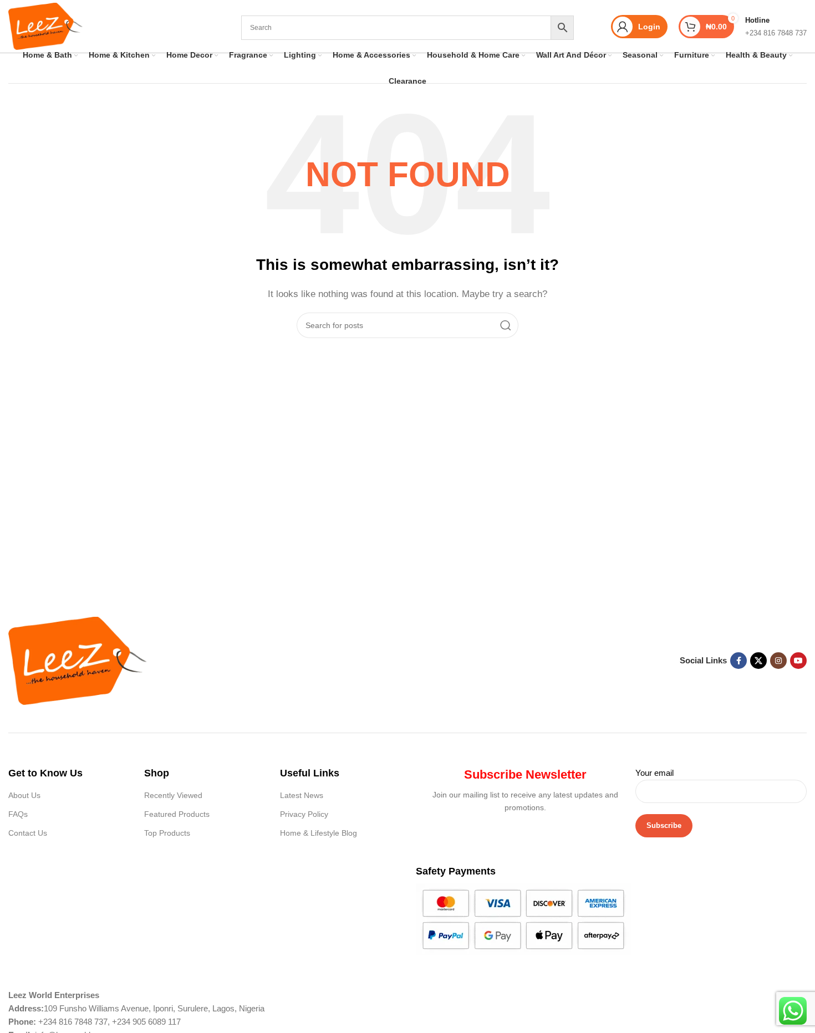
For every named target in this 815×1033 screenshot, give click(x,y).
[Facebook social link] (738, 660)
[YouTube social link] (798, 660)
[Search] (505, 325)
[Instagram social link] (778, 660)
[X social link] (758, 660)
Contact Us (27, 833)
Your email (654, 773)
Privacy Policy (304, 814)
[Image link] (77, 659)
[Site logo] (45, 25)
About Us (24, 795)
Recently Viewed (173, 795)
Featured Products (177, 814)
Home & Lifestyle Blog (318, 833)
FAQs (18, 814)
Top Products (167, 833)
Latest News (301, 795)
